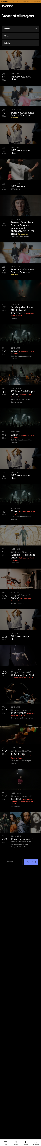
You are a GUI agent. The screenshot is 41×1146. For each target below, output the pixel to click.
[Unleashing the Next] (20, 664)
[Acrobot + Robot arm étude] (20, 546)
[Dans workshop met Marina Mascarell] (20, 104)
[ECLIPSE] (20, 790)
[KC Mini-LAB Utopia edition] (20, 386)
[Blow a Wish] (20, 746)
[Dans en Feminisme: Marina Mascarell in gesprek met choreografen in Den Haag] (20, 218)
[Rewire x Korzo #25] (20, 832)
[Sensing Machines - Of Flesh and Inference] (20, 302)
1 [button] (18, 862)
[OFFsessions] (20, 177)
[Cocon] (20, 344)
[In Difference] (20, 703)
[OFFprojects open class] (20, 68)
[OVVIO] (20, 589)
